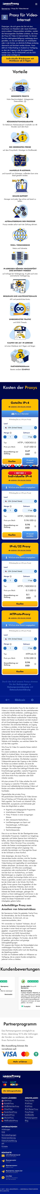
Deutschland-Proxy (10, 1112)
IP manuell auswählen (29, 535)
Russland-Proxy (9, 1115)
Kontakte (5, 1146)
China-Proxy (8, 1109)
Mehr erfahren (20, 1061)
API (3, 1143)
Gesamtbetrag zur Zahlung (11, 526)
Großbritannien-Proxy (11, 1106)
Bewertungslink (10, 994)
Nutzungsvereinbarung (18, 686)
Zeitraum (26, 506)
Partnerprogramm (31, 1118)
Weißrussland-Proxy (11, 1120)
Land (5, 497)
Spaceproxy (6, 8)
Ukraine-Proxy (9, 1118)
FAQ (3, 1132)
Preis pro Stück (9, 520)
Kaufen (12, 534)
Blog (26, 1120)
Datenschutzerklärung (20, 689)
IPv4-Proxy (28, 1103)
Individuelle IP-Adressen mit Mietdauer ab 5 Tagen (20, 59)
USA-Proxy (8, 1100)
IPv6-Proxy (28, 1106)
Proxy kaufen (29, 1100)
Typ (5, 516)
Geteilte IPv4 (20, 402)
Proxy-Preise (29, 1112)
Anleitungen (6, 1129)
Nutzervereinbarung (9, 1138)
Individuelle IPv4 (20, 476)
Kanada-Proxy (9, 1103)
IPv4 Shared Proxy (31, 1109)
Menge (7, 506)
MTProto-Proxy (20, 614)
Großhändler (29, 1115)
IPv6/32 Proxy (20, 546)
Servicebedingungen (9, 1135)
